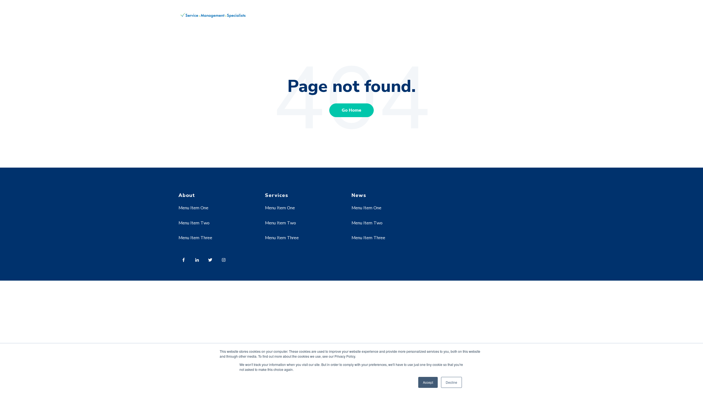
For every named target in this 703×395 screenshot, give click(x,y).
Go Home (351, 110)
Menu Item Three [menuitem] (195, 238)
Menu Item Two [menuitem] (194, 223)
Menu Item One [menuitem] (193, 208)
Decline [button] (451, 382)
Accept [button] (428, 382)
